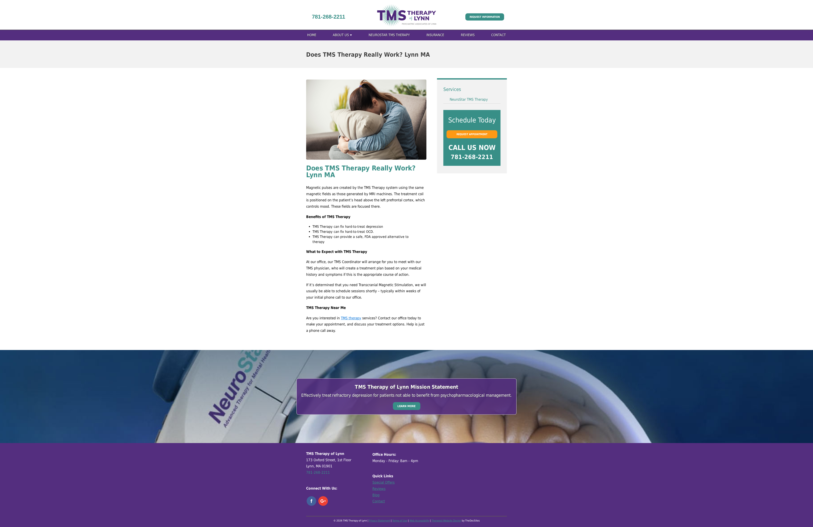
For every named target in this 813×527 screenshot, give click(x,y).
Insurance (435, 35)
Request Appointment (471, 134)
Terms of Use (399, 520)
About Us (341, 35)
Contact (498, 35)
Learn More (406, 406)
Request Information (485, 16)
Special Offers (383, 482)
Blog (376, 495)
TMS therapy (351, 318)
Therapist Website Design (446, 520)
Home (311, 35)
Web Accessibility (419, 520)
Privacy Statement (379, 520)
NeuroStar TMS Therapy (389, 35)
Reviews (468, 35)
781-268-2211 (328, 17)
